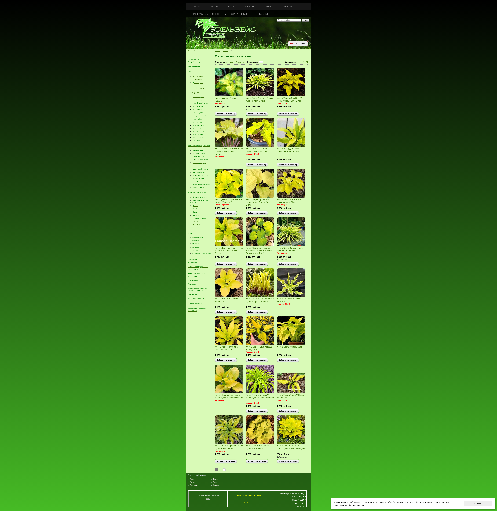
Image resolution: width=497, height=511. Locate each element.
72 (307, 62)
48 (303, 62)
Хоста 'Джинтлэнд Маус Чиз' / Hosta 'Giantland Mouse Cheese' (229, 251)
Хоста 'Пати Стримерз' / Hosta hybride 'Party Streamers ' (260, 398)
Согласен (478, 504)
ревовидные (198, 82)
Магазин (225, 51)
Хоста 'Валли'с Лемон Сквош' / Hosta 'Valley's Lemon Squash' (229, 151)
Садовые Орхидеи (196, 88)
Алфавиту (240, 62)
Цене (232, 62)
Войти (190, 51)
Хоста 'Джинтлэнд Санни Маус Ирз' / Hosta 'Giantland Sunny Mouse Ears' (259, 251)
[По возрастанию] (262, 62)
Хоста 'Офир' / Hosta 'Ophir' (290, 347)
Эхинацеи (196, 224)
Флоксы (195, 221)
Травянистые (197, 79)
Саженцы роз (193, 92)
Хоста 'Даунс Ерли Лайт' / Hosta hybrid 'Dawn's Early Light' (258, 202)
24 (298, 62)
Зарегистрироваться (202, 51)
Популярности (252, 62)
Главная (217, 51)
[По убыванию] (260, 62)
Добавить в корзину (226, 114)
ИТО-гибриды (198, 76)
